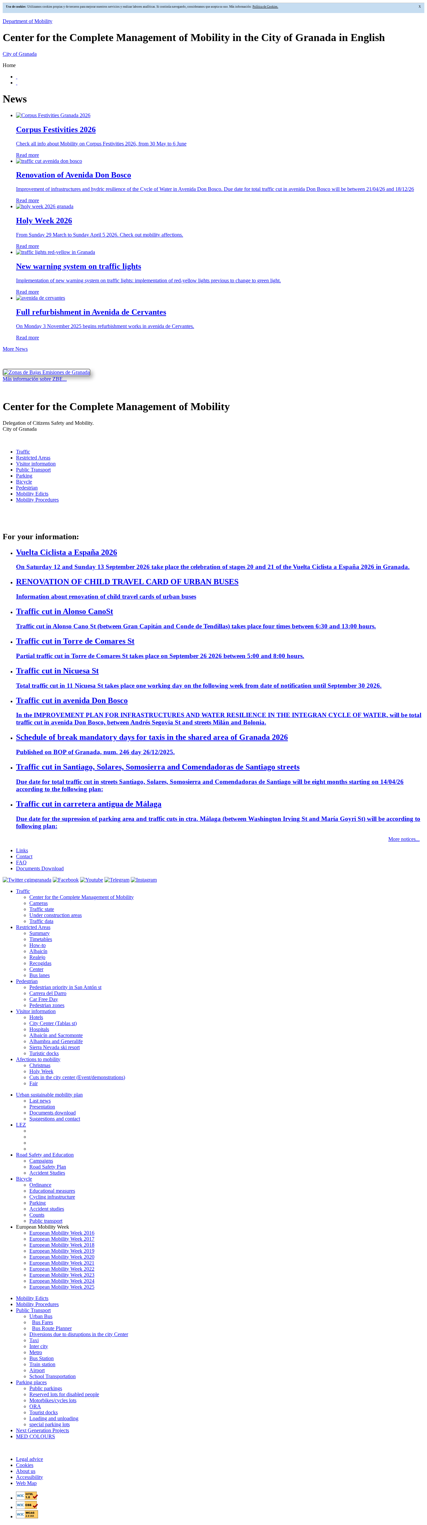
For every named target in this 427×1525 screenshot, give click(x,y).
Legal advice (29, 1459)
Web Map (26, 1483)
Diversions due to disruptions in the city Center (78, 1334)
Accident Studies (47, 1173)
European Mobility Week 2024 (61, 1281)
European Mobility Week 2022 (61, 1269)
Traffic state (41, 909)
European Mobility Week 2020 (61, 1257)
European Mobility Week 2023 (61, 1275)
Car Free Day (43, 999)
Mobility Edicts (32, 494)
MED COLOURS (35, 1436)
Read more (27, 155)
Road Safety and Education (45, 1155)
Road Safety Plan (47, 1167)
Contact (24, 856)
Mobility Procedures (37, 500)
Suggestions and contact (54, 1119)
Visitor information (36, 464)
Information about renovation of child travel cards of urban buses (106, 596)
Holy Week (41, 1071)
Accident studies (46, 1209)
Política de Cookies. (265, 6)
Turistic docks (44, 1053)
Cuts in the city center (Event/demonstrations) (77, 1077)
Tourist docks (43, 1412)
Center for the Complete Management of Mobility (81, 897)
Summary (39, 933)
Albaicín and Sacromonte (56, 1035)
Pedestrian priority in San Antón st (65, 987)
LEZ (21, 1125)
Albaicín (38, 951)
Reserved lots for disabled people (64, 1394)
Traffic (23, 451)
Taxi (34, 1340)
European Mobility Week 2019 (61, 1251)
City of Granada (20, 54)
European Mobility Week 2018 (61, 1245)
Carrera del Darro (47, 993)
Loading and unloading (53, 1418)
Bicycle (24, 482)
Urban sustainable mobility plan (49, 1095)
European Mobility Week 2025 (61, 1287)
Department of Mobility (27, 21)
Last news (40, 1101)
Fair (33, 1083)
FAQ (21, 862)
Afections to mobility (38, 1059)
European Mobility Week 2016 (61, 1233)
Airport (37, 1370)
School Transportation (52, 1376)
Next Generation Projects (42, 1430)
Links (22, 850)
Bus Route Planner (52, 1328)
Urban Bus (40, 1316)
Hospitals (39, 1029)
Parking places (31, 1382)
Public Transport (33, 470)
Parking (24, 476)
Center (36, 969)
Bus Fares (42, 1322)
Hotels (36, 1017)
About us (25, 1471)
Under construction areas (55, 915)
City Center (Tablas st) (53, 1023)
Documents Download (40, 868)
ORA (35, 1406)
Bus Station (41, 1358)
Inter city (38, 1346)
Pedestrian (27, 488)
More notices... (404, 839)
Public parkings (45, 1388)
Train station (42, 1364)
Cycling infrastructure (52, 1197)
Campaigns (41, 1161)
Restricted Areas (33, 458)
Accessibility (29, 1477)
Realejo (37, 957)
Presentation (42, 1107)
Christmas (39, 1065)
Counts (36, 1215)
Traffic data (41, 921)
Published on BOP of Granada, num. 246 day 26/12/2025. (95, 751)
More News (15, 349)
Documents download (52, 1113)
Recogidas (40, 963)
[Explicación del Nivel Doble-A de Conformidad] (27, 1516)
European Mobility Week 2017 (61, 1239)
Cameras (38, 903)
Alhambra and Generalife (56, 1041)
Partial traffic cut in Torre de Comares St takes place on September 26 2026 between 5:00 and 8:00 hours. (160, 655)
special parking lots (49, 1424)
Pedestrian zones (46, 1005)
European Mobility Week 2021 (61, 1263)
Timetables (40, 939)
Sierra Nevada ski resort (54, 1047)
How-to (37, 945)
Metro (35, 1352)
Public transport (45, 1221)
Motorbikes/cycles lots (52, 1400)
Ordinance (40, 1185)
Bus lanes (39, 975)
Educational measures (52, 1191)
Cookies (24, 1465)
